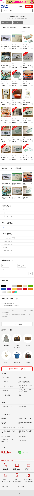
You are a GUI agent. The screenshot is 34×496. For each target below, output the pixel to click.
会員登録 (28, 6)
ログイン (20, 6)
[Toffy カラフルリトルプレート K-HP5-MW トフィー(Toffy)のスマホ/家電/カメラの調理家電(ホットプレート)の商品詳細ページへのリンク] (28, 94)
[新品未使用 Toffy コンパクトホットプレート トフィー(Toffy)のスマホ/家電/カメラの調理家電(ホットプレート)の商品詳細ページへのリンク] (6, 149)
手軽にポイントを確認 (28, 480)
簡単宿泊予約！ (28, 469)
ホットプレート (17, 22)
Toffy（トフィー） (5, 22)
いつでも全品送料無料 (16, 469)
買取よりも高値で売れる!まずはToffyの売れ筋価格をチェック (10, 304)
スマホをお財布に (17, 480)
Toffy (2, 227)
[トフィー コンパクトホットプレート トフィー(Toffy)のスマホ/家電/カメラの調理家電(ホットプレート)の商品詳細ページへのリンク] (17, 149)
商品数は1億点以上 (6, 469)
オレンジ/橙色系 (32, 289)
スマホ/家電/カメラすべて (9, 244)
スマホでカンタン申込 (5, 480)
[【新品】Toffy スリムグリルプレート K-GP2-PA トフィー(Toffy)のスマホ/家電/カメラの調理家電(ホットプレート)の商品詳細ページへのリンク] (6, 38)
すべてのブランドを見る (17, 369)
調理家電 (5, 247)
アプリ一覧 (21, 486)
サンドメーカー (8, 253)
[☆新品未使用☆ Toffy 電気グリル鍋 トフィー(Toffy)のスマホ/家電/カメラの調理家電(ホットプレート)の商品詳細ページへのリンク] (17, 75)
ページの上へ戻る (17, 324)
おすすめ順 (13, 27)
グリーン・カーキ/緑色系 (32, 286)
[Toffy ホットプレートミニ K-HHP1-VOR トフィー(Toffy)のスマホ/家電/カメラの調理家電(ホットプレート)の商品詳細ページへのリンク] (28, 75)
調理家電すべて (8, 250)
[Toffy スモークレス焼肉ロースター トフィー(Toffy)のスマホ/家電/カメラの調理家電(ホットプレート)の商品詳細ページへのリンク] (6, 131)
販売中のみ (6, 27)
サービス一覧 (4, 486)
